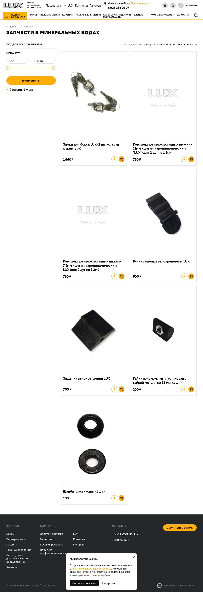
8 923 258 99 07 (118, 7)
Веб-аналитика (187, 585)
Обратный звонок (180, 527)
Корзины (11, 544)
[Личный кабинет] (165, 5)
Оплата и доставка (51, 533)
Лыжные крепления (18, 549)
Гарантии (46, 539)
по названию (161, 44)
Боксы (10, 533)
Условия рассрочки (52, 544)
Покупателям (54, 5)
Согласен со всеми (84, 583)
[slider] (8, 68)
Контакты (81, 5)
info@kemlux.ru (120, 539)
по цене (144, 44)
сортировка (130, 44)
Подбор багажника (18, 15)
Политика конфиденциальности (54, 551)
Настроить (109, 583)
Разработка (170, 585)
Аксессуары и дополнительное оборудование (17, 558)
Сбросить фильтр (19, 89)
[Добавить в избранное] (114, 159)
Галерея (95, 5)
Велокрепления (16, 539)
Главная (11, 26)
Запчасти (11, 567)
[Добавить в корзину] (121, 159)
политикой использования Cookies (91, 568)
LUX (70, 5)
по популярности (183, 44)
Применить (31, 80)
